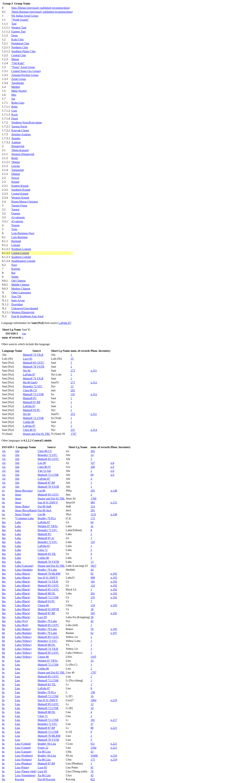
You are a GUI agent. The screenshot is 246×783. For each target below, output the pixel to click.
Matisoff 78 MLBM (49, 573)
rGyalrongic (18, 217)
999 (93, 577)
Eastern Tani (18, 31)
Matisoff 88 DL (46, 593)
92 (92, 573)
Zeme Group (18, 79)
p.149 (114, 514)
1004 (93, 700)
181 (93, 581)
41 (92, 526)
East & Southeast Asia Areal (27, 316)
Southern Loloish (21, 256)
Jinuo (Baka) (22, 506)
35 (72, 358)
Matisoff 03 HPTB (48, 609)
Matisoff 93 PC (31, 410)
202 (73, 390)
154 (93, 605)
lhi (3, 629)
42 (92, 621)
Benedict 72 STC (33, 386)
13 (92, 561)
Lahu (18, 522)
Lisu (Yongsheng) (25, 775)
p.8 (112, 462)
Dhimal (15, 173)
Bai (13, 272)
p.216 (114, 755)
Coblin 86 (28, 421)
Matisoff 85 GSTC (33, 362)
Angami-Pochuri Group (24, 75)
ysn (24, 333)
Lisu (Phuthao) (23, 763)
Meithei (15, 86)
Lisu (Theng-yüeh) (25, 771)
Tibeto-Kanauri (20, 150)
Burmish (16, 241)
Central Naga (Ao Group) (26, 71)
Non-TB (16, 296)
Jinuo (18, 494)
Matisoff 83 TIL (47, 553)
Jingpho (15, 138)
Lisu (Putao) (22, 767)
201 (93, 593)
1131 (93, 514)
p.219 (114, 700)
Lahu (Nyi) (21, 621)
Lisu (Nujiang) (23, 759)
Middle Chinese (20, 284)
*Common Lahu (24, 518)
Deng (14, 35)
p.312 (94, 382)
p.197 (114, 633)
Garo (14, 110)
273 (73, 370)
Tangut (15, 209)
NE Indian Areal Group (24, 15)
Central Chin (18, 55)
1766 (93, 498)
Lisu (17, 660)
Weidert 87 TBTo (48, 526)
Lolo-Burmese (19, 237)
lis (3, 660)
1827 (93, 565)
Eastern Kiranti (19, 185)
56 (92, 629)
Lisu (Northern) (24, 755)
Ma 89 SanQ (30, 382)
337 (93, 462)
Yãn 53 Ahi (44, 470)
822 (93, 779)
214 (93, 506)
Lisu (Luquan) (23, 751)
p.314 (94, 429)
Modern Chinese (20, 288)
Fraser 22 (43, 747)
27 (92, 723)
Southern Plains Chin (23, 51)
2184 (93, 747)
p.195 (114, 629)
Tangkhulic (17, 82)
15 (72, 386)
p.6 (112, 470)
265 (93, 613)
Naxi (14, 264)
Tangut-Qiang (19, 205)
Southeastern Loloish (23, 260)
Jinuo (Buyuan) (24, 490)
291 (93, 490)
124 (93, 585)
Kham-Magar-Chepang (24, 201)
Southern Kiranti (20, 189)
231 (73, 429)
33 (92, 660)
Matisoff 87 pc (46, 538)
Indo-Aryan (18, 300)
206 (93, 466)
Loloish (15, 245)
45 (92, 775)
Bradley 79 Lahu (47, 569)
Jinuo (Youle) (22, 514)
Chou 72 (43, 549)
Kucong (19, 779)
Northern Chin (19, 47)
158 (93, 692)
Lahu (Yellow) (23, 636)
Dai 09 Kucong (46, 779)
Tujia (14, 229)
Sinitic (15, 276)
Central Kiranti (19, 193)
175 (93, 759)
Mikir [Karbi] (19, 90)
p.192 (114, 573)
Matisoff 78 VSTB (33, 366)
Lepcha (15, 166)
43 (92, 751)
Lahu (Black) (22, 573)
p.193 (114, 577)
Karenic (15, 268)
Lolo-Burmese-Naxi (22, 233)
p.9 (112, 466)
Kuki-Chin (17, 39)
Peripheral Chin (20, 43)
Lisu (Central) (23, 743)
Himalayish (17, 146)
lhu (4, 522)
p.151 (114, 502)
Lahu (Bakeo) (23, 629)
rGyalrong (17, 221)
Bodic (14, 158)
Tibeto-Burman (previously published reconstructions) (42, 11)
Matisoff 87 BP (31, 402)
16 (92, 696)
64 (92, 522)
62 (92, 633)
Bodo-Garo (17, 102)
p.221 (114, 727)
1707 (73, 433)
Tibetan (15, 162)
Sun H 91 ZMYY (48, 502)
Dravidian (17, 304)
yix (4, 451)
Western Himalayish (22, 154)
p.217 (114, 720)
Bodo (14, 106)
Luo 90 (42, 462)
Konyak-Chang (20, 130)
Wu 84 (26, 370)
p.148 (114, 490)
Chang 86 (43, 605)
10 (92, 708)
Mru (13, 94)
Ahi (17, 451)
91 (92, 767)
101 (93, 720)
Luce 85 (27, 358)
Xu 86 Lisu (44, 751)
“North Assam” (20, 19)
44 (92, 569)
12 (92, 704)
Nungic (15, 225)
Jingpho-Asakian (21, 134)
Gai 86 (41, 490)
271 (73, 382)
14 (92, 455)
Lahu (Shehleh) (24, 569)
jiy (3, 490)
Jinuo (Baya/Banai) (26, 510)
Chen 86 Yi (29, 429)
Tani (13, 23)
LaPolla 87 (65, 322)
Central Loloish (20, 253)
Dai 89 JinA (45, 510)
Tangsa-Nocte (19, 126)
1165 (93, 656)
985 (93, 502)
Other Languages (21, 292)
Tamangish (17, 169)
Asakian (16, 142)
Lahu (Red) (21, 625)
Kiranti (15, 181)
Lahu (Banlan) (23, 633)
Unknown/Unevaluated (24, 308)
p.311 (94, 370)
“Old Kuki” (18, 63)
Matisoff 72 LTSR (33, 394)
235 (93, 597)
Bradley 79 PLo (47, 518)
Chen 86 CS (30, 390)
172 (93, 518)
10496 (94, 755)
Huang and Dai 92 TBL (36, 433)
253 (73, 414)
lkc (3, 779)
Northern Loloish (21, 249)
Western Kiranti (20, 197)
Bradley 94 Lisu (47, 743)
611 (93, 743)
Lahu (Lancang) (24, 565)
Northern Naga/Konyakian (26, 122)
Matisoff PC (30, 398)
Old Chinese (18, 280)
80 (92, 727)
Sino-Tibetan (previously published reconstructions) (40, 7)
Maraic (15, 59)
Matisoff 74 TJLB (33, 354)
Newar (15, 177)
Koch (14, 114)
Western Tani (18, 27)
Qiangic (15, 213)
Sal (13, 98)
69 (92, 474)
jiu (3, 494)
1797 (93, 672)
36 (92, 617)
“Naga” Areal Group (23, 67)
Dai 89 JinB (44, 506)
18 (92, 609)
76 (92, 771)
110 (73, 394)
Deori (14, 118)
